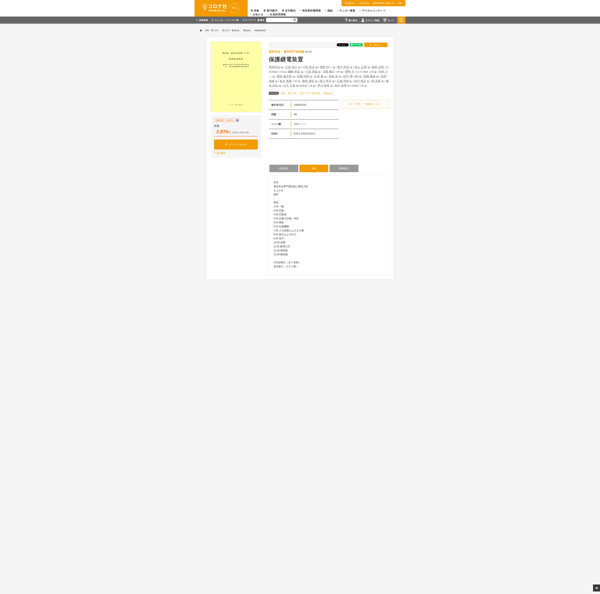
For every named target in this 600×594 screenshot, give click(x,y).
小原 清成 (311, 71)
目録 (400, 3)
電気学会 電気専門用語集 (286, 51)
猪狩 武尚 (378, 67)
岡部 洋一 (326, 67)
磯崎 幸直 (294, 71)
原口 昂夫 (325, 81)
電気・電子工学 (211, 30)
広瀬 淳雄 (343, 81)
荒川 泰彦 (324, 85)
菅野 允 (349, 71)
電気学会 (274, 67)
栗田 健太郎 (284, 76)
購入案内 (221, 153)
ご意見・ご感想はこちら (367, 104)
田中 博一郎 (350, 76)
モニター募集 (347, 10)
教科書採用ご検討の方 (384, 3)
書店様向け (350, 3)
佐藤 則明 (303, 76)
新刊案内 (272, 10)
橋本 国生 (308, 81)
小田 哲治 (309, 67)
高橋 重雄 (369, 76)
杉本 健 (318, 76)
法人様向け (364, 3)
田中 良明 (341, 85)
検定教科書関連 (311, 10)
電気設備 (246, 30)
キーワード (250, 20)
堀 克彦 (376, 81)
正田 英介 (291, 67)
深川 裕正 (360, 81)
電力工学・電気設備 (230, 30)
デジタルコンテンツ (374, 10)
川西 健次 (328, 71)
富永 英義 (286, 81)
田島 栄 (333, 76)
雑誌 (330, 10)
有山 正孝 (361, 67)
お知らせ (258, 14)
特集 (256, 10)
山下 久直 (289, 85)
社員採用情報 (278, 14)
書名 (262, 20)
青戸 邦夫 (343, 67)
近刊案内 (290, 10)
